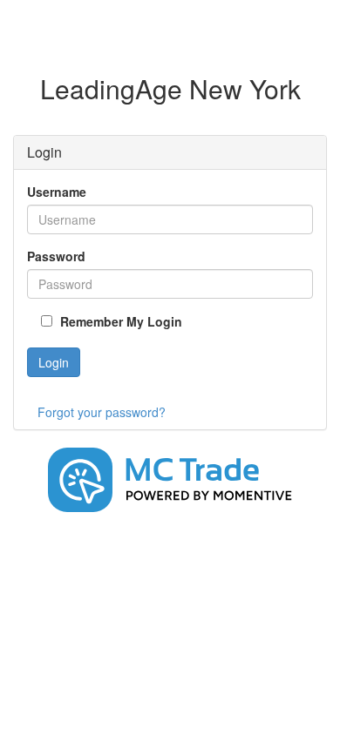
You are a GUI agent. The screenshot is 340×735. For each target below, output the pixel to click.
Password (56, 256)
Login (53, 362)
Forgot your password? (101, 412)
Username (56, 191)
